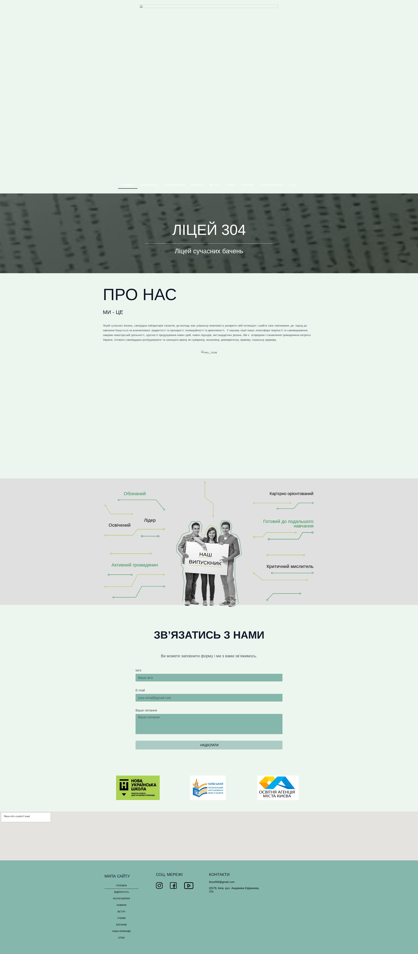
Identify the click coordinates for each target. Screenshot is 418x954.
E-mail (140, 690)
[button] (106, 411)
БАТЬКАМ (247, 185)
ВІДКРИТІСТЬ (149, 185)
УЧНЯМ (230, 185)
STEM (293, 185)
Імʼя (138, 670)
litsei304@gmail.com (221, 882)
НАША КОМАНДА (272, 185)
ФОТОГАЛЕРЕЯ (175, 185)
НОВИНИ (197, 185)
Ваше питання (146, 710)
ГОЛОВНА (127, 185)
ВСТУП (214, 185)
